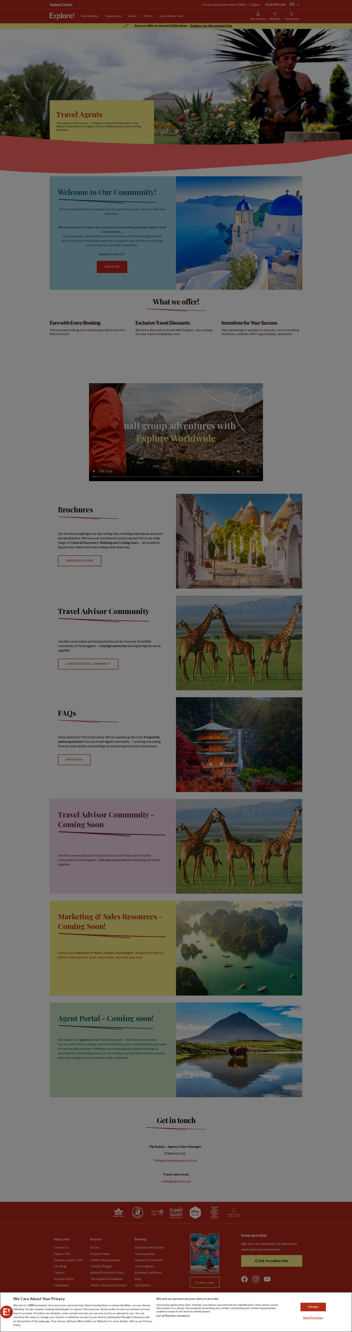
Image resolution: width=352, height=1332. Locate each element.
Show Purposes (313, 1317)
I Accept (313, 1307)
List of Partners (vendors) (172, 1315)
